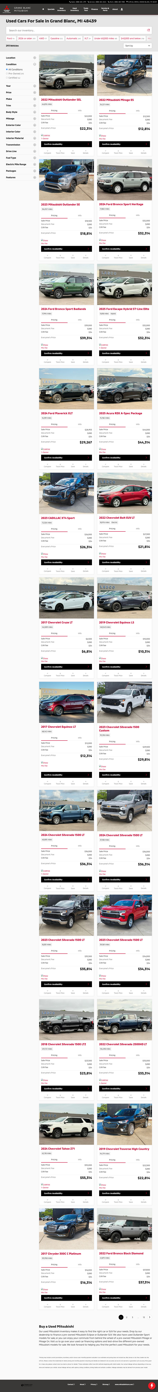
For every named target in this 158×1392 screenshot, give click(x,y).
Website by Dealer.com (26, 1385)
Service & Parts (105, 9)
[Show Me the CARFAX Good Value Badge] (45, 1082)
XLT (88, 38)
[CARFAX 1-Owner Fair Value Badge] (45, 872)
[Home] (7, 9)
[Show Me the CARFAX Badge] (45, 555)
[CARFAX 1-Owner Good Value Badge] (45, 137)
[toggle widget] (152, 1386)
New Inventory (61, 9)
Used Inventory (74, 9)
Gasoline (57, 38)
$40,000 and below (132, 38)
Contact (70, 1384)
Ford (11, 38)
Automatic (74, 38)
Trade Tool (86, 9)
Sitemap (105, 1384)
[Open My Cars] (121, 9)
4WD (43, 38)
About (115, 9)
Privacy (93, 1384)
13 (144, 1317)
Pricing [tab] (54, 110)
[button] (66, 104)
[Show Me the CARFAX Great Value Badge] (45, 660)
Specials (51, 9)
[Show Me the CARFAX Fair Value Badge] (45, 764)
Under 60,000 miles (105, 38)
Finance (94, 9)
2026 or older (26, 38)
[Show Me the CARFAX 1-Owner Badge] (103, 137)
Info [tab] (79, 110)
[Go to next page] (149, 1317)
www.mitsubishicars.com (124, 1384)
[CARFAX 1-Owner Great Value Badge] (45, 451)
